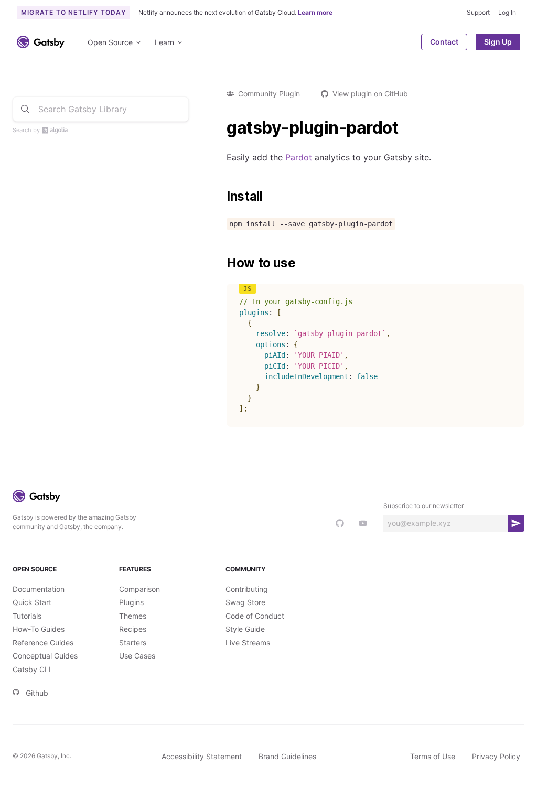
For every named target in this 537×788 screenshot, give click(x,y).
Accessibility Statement (202, 756)
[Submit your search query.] (25, 109)
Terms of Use (432, 756)
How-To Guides (39, 628)
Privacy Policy (496, 756)
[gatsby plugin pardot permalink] (221, 127)
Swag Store (245, 602)
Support (478, 12)
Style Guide (245, 628)
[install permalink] (221, 196)
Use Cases (137, 655)
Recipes (132, 628)
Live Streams (247, 642)
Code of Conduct (254, 615)
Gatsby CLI (32, 669)
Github (37, 692)
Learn (164, 42)
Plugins (131, 602)
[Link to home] (41, 42)
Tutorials (27, 615)
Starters (132, 642)
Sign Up (498, 41)
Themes (132, 615)
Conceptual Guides (45, 655)
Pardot (298, 157)
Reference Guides (43, 642)
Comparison (139, 589)
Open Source (110, 42)
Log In (507, 12)
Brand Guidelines (287, 756)
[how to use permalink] (221, 263)
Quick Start (32, 602)
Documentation (39, 589)
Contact (444, 41)
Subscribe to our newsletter (423, 506)
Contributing (246, 589)
